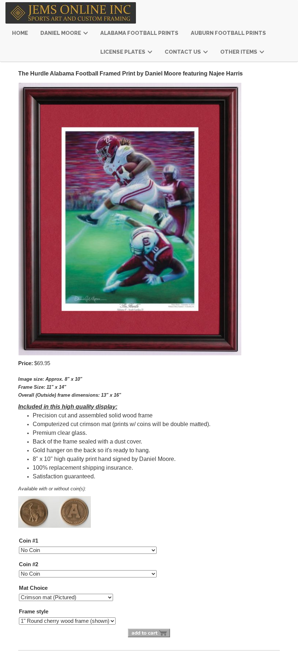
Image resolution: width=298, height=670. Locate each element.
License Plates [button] (123, 52)
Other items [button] (239, 52)
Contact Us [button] (183, 52)
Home (20, 33)
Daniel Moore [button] (61, 33)
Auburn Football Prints (228, 33)
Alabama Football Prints (139, 33)
